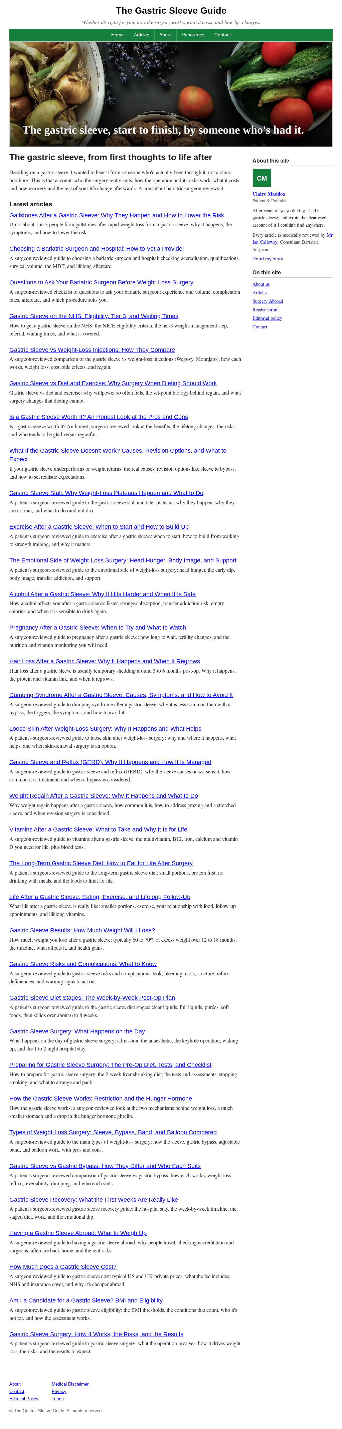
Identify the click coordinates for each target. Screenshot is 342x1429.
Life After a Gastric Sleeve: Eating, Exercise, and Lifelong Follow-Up (99, 897)
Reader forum (265, 309)
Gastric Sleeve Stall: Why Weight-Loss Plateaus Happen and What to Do (106, 493)
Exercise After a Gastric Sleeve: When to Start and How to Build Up (99, 526)
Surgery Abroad (267, 301)
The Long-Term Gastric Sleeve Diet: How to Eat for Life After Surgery (101, 863)
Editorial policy (267, 318)
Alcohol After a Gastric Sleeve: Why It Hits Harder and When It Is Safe (102, 594)
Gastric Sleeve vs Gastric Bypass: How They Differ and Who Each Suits (105, 1166)
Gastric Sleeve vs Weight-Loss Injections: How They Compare (92, 349)
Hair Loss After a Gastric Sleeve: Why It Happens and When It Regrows (104, 661)
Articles (141, 34)
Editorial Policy (23, 1398)
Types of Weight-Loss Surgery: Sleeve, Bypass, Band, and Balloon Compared (113, 1132)
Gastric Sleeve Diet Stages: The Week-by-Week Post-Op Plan (92, 997)
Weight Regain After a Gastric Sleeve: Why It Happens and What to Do (103, 795)
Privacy (59, 1391)
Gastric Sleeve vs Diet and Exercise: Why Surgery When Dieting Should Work (113, 383)
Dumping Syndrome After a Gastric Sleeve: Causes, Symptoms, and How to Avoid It (121, 695)
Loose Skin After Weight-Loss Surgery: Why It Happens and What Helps (105, 728)
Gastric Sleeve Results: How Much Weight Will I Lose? (82, 930)
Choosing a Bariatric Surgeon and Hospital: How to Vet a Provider (96, 248)
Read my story (267, 258)
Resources (193, 34)
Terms (58, 1398)
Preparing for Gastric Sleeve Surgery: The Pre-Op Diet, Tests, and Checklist (110, 1064)
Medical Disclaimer (70, 1384)
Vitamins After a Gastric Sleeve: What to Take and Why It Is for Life (98, 829)
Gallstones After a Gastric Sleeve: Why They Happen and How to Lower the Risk (116, 215)
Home (117, 34)
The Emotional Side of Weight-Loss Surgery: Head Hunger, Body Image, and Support (122, 560)
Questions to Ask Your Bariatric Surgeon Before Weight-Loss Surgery (101, 282)
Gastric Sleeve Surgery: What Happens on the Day (77, 1031)
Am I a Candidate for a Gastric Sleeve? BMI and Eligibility (86, 1300)
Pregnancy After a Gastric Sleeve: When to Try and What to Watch (97, 627)
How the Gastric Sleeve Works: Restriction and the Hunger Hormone (100, 1098)
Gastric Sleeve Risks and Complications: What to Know (83, 964)
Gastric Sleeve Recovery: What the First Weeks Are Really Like (93, 1199)
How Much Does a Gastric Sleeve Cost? (63, 1266)
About (165, 34)
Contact (222, 34)
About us (261, 284)
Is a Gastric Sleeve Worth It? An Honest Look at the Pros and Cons (98, 417)
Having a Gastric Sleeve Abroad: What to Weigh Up (78, 1233)
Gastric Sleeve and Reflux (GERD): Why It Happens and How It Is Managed (110, 762)
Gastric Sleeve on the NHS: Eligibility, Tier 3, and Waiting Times (93, 316)
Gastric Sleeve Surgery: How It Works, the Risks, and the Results (96, 1334)
